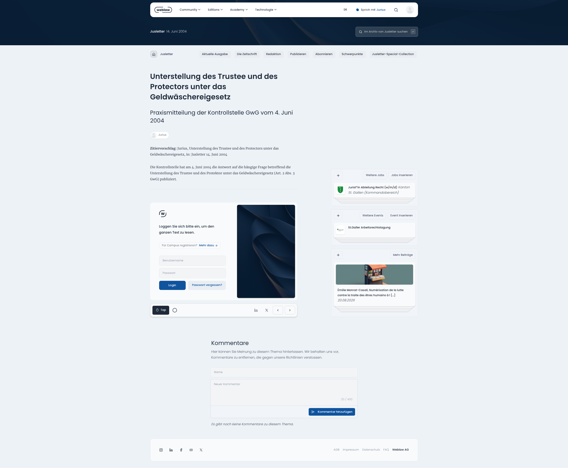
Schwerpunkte (352, 54)
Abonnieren (324, 54)
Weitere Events (372, 216)
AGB (336, 450)
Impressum (351, 450)
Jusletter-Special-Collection (393, 54)
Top (163, 310)
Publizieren (298, 54)
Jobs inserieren (402, 175)
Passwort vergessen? (207, 285)
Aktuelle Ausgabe (215, 54)
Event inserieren (401, 216)
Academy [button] (237, 10)
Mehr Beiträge (403, 255)
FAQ (386, 450)
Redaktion (273, 54)
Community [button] (188, 10)
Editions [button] (213, 10)
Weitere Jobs (375, 175)
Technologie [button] (264, 10)
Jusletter (166, 54)
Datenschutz (371, 450)
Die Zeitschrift (247, 54)
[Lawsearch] (413, 31)
